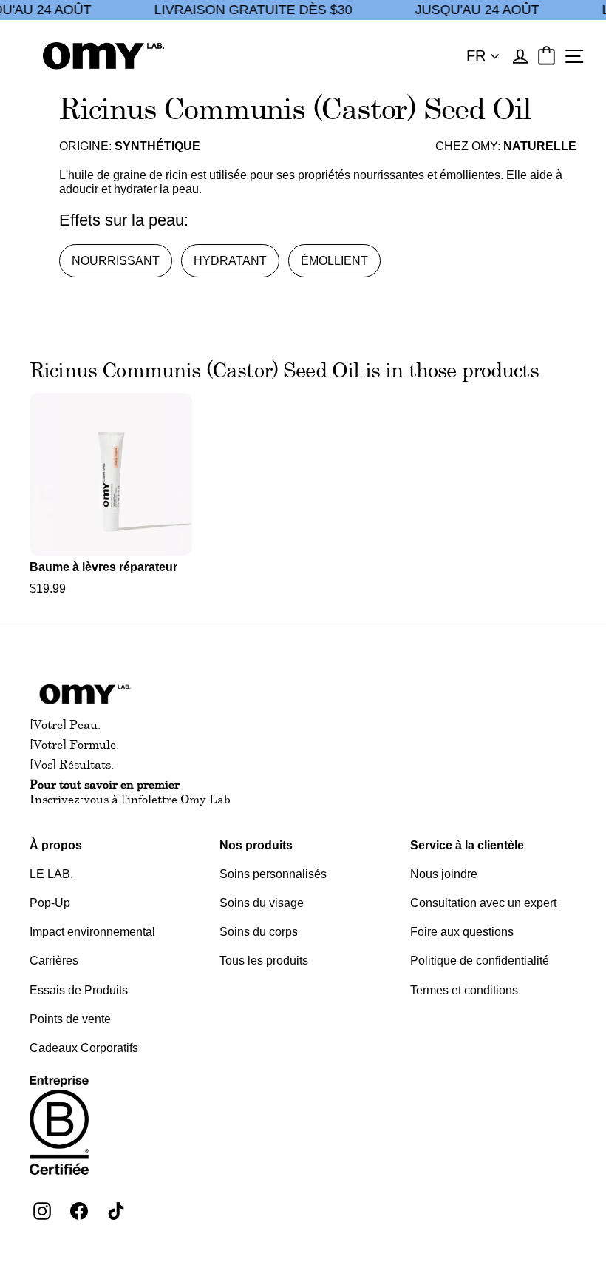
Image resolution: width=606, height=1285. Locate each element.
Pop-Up (50, 903)
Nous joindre (443, 874)
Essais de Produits (79, 990)
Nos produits (256, 845)
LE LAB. (51, 874)
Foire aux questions (462, 931)
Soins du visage (261, 903)
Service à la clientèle (467, 845)
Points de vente (70, 1019)
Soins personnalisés (273, 874)
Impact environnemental (92, 931)
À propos (56, 845)
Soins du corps (258, 931)
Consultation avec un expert (483, 903)
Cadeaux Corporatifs (84, 1048)
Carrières (54, 960)
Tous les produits (263, 960)
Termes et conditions (464, 990)
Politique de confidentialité (479, 960)
